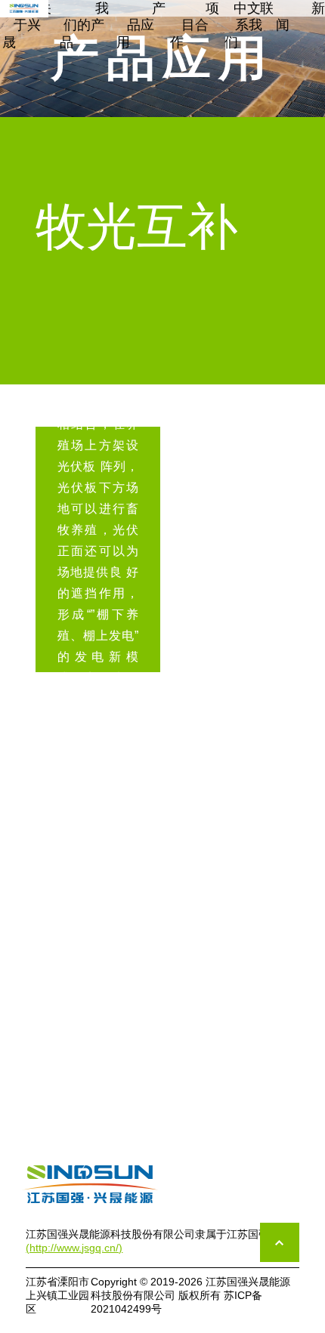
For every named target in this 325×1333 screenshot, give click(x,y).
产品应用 (141, 25)
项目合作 (194, 25)
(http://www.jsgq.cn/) (74, 1248)
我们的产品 (84, 25)
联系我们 (249, 25)
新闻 (300, 16)
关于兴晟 (26, 25)
